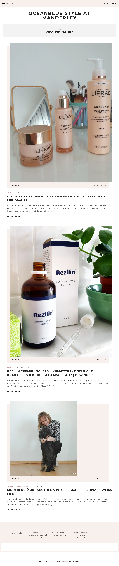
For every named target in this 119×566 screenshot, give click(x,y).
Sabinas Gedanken (15, 486)
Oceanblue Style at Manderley (59, 15)
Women (27, 486)
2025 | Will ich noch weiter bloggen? (59, 534)
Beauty (10, 193)
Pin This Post (15, 185)
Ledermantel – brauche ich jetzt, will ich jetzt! (38, 535)
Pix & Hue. (76, 561)
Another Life (17, 533)
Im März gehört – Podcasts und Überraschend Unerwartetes (81, 536)
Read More (12, 216)
